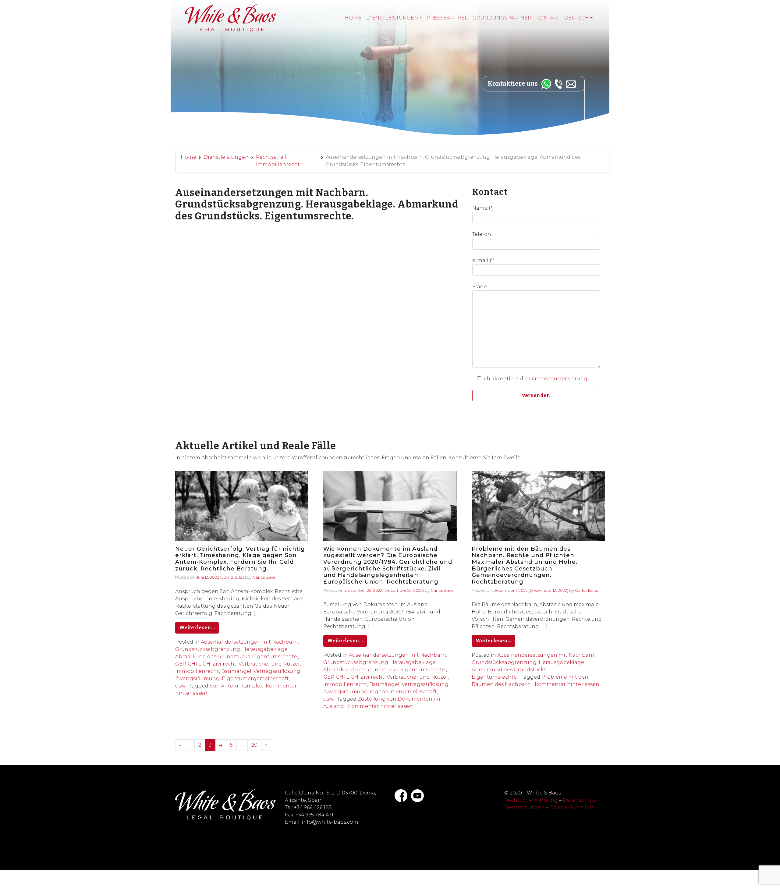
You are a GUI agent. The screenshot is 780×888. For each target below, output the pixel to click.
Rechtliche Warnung (531, 800)
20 (254, 745)
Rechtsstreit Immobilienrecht (278, 160)
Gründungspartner (502, 18)
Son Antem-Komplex (236, 686)
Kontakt (547, 18)
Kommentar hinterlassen (380, 706)
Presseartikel (447, 18)
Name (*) (483, 208)
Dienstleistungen (392, 18)
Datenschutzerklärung (558, 379)
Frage (479, 286)
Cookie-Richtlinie (572, 807)
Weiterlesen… (197, 627)
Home (353, 18)
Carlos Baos (264, 577)
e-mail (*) (483, 260)
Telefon (481, 234)
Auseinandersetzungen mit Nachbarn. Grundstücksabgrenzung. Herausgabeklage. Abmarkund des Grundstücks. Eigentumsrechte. (237, 649)
